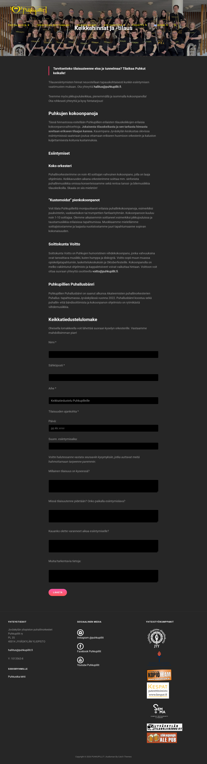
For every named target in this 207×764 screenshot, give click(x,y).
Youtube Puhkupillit (88, 665)
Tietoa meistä (17, 25)
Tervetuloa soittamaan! (53, 25)
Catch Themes (125, 756)
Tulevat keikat (87, 25)
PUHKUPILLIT (98, 756)
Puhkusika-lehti (17, 676)
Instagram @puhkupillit (90, 637)
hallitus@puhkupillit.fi (107, 86)
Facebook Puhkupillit (89, 651)
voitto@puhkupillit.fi (105, 271)
